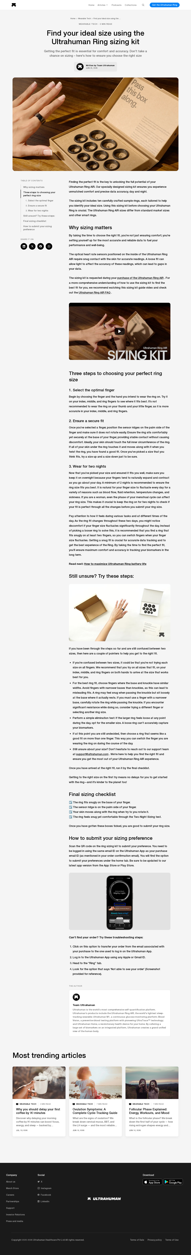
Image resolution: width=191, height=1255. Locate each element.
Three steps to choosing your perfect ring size (39, 194)
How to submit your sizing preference (37, 228)
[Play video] (119, 331)
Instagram (46, 1188)
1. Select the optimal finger (39, 200)
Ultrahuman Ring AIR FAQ (94, 292)
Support (10, 1208)
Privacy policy (155, 1240)
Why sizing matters (33, 187)
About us (10, 1181)
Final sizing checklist (34, 221)
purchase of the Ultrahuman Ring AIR (140, 277)
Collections (131, 5)
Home (91, 5)
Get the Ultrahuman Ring (164, 5)
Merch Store (12, 1188)
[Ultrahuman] (14, 5)
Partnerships (12, 1201)
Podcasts (116, 5)
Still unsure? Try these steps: (39, 215)
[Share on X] (32, 246)
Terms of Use (171, 1240)
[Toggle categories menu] (107, 5)
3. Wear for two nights (37, 210)
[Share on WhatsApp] (49, 246)
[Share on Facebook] (40, 246)
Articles (101, 5)
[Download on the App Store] (152, 1182)
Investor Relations (15, 1214)
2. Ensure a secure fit (36, 205)
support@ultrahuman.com (92, 754)
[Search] (143, 5)
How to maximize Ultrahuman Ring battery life (115, 563)
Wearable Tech (84, 18)
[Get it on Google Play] (173, 1182)
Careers (10, 1195)
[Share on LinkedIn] (24, 246)
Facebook (46, 1195)
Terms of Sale (137, 1240)
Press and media (14, 1221)
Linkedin (45, 1201)
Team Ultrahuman (106, 65)
